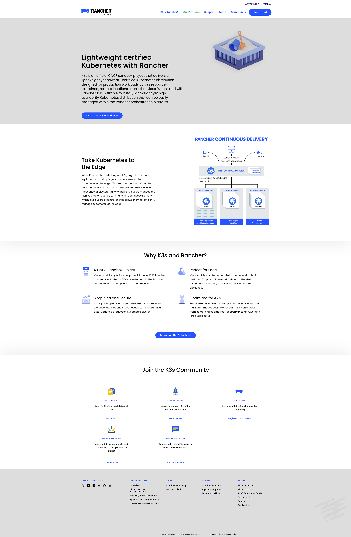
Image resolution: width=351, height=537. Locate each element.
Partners (243, 497)
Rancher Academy (176, 485)
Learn (222, 12)
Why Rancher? (169, 12)
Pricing (267, 4)
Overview (135, 485)
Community (238, 12)
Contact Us (244, 505)
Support (209, 12)
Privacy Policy (215, 534)
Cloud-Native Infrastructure (138, 490)
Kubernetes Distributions (144, 503)
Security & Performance (143, 495)
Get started (260, 12)
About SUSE (244, 489)
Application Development (144, 499)
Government (252, 4)
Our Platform (191, 12)
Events (241, 501)
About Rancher (246, 485)
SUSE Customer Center (251, 493)
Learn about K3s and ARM (102, 115)
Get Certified (173, 489)
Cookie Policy (231, 534)
